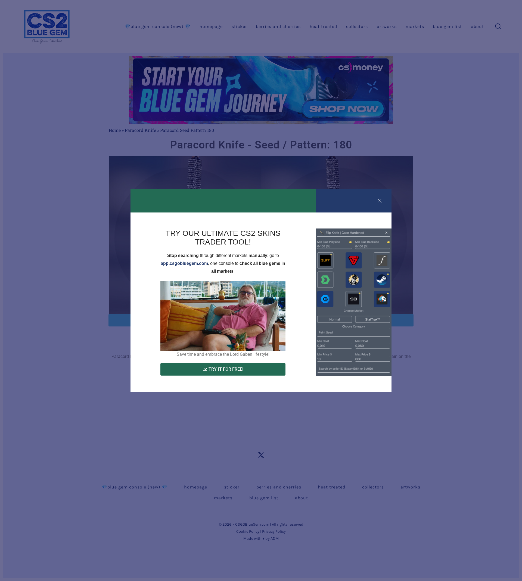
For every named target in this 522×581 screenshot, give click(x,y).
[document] (261, 290)
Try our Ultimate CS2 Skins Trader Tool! (223, 237)
